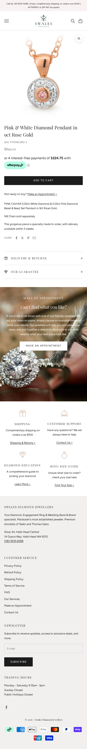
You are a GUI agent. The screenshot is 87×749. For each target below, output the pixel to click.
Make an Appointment (43, 345)
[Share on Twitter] (22, 238)
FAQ (7, 592)
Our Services (12, 599)
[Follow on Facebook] (6, 707)
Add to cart (43, 180)
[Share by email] (34, 238)
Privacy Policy (13, 565)
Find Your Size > (64, 485)
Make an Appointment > (42, 194)
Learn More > (23, 484)
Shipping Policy (13, 579)
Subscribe (18, 661)
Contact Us (11, 612)
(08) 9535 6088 (13, 541)
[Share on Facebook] (16, 238)
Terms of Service (14, 585)
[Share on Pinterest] (28, 238)
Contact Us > (64, 442)
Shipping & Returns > (22, 442)
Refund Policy (12, 572)
